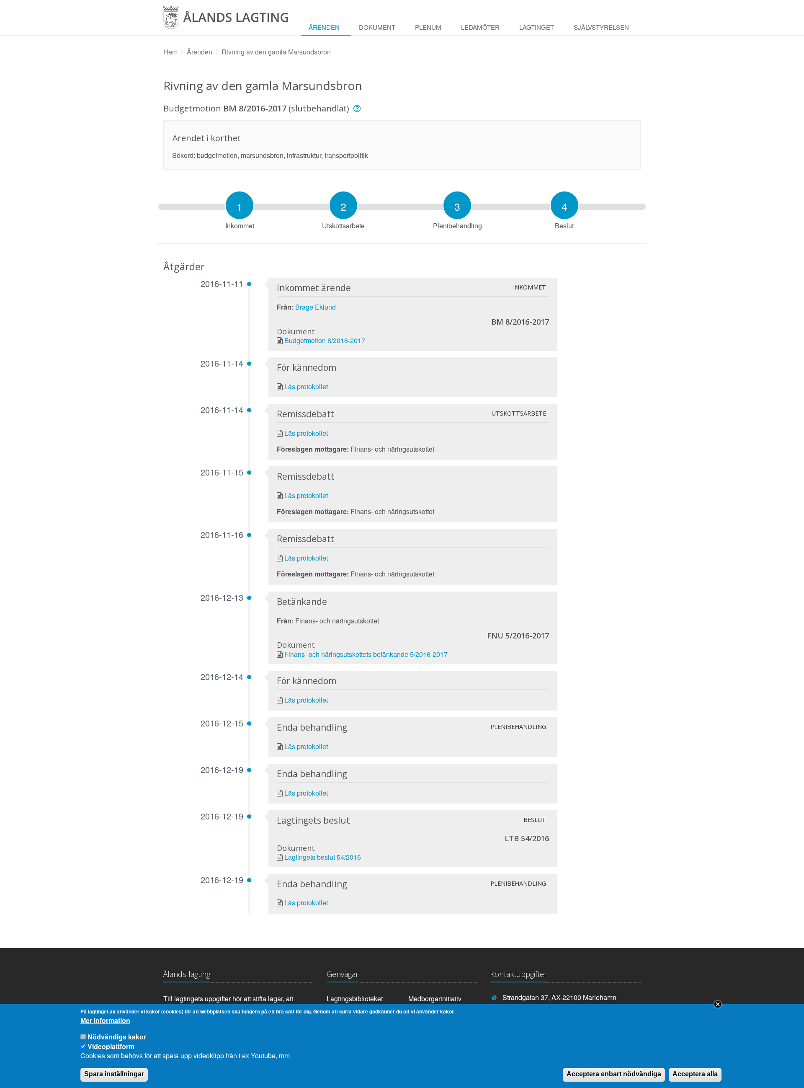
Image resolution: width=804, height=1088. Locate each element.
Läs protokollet (306, 386)
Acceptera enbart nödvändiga (614, 1074)
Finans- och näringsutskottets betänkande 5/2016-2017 (366, 654)
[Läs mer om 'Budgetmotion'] (358, 108)
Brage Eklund (315, 307)
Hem (170, 52)
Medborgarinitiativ (434, 998)
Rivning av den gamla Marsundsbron (276, 52)
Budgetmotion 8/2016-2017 (324, 340)
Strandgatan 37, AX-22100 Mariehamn (559, 997)
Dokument (377, 27)
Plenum (428, 27)
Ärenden (324, 27)
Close (718, 1004)
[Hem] (232, 20)
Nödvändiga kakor (117, 1036)
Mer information (105, 1020)
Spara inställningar (114, 1074)
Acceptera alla (695, 1074)
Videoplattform (111, 1046)
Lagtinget (536, 27)
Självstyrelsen (601, 27)
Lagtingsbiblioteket (355, 998)
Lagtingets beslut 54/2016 (322, 857)
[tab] (239, 205)
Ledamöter (480, 27)
